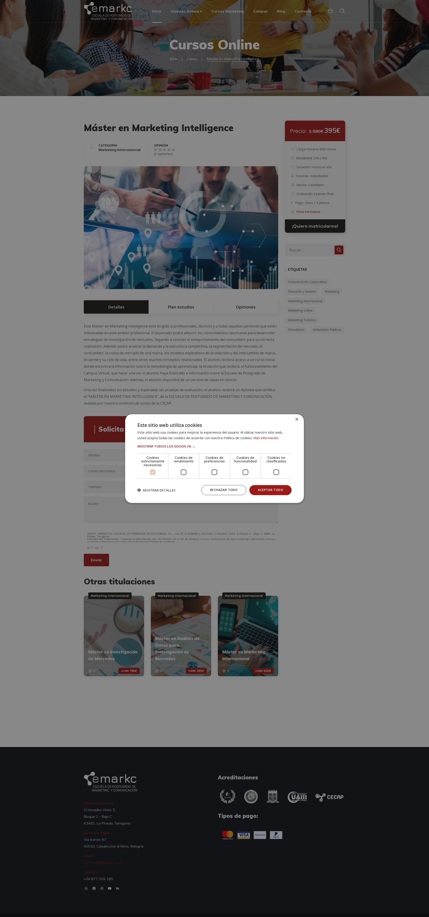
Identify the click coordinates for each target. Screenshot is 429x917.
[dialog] (214, 458)
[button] (214, 446)
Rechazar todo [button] (224, 490)
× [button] (296, 419)
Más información (265, 438)
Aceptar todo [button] (270, 490)
